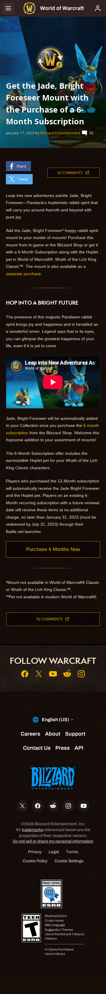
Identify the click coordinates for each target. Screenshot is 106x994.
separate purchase (23, 273)
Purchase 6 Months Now (53, 549)
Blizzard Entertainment (60, 133)
